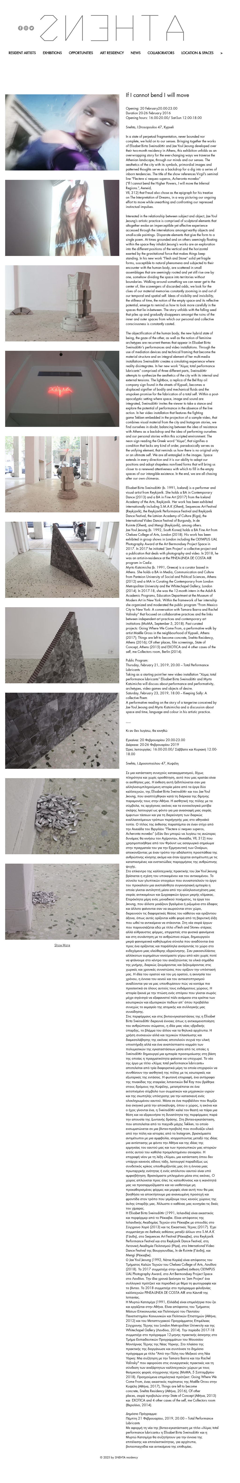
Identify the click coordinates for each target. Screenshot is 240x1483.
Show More (62, 945)
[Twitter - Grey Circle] (31, 28)
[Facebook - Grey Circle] (20, 28)
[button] (55, 61)
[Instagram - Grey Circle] (26, 28)
